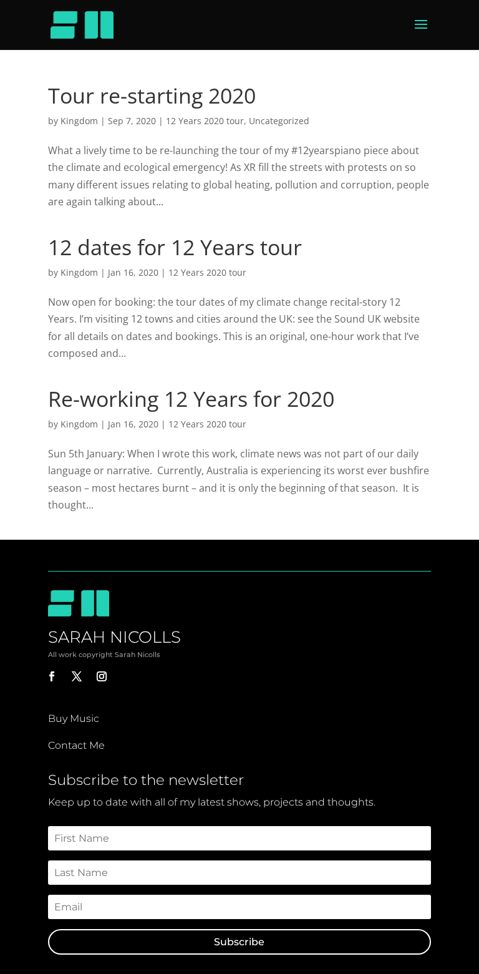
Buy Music (73, 718)
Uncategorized (279, 121)
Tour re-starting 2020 (152, 95)
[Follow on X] (77, 676)
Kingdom (79, 121)
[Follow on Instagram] (102, 676)
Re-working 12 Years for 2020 (191, 398)
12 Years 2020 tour (205, 121)
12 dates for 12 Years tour (175, 247)
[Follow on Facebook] (52, 676)
